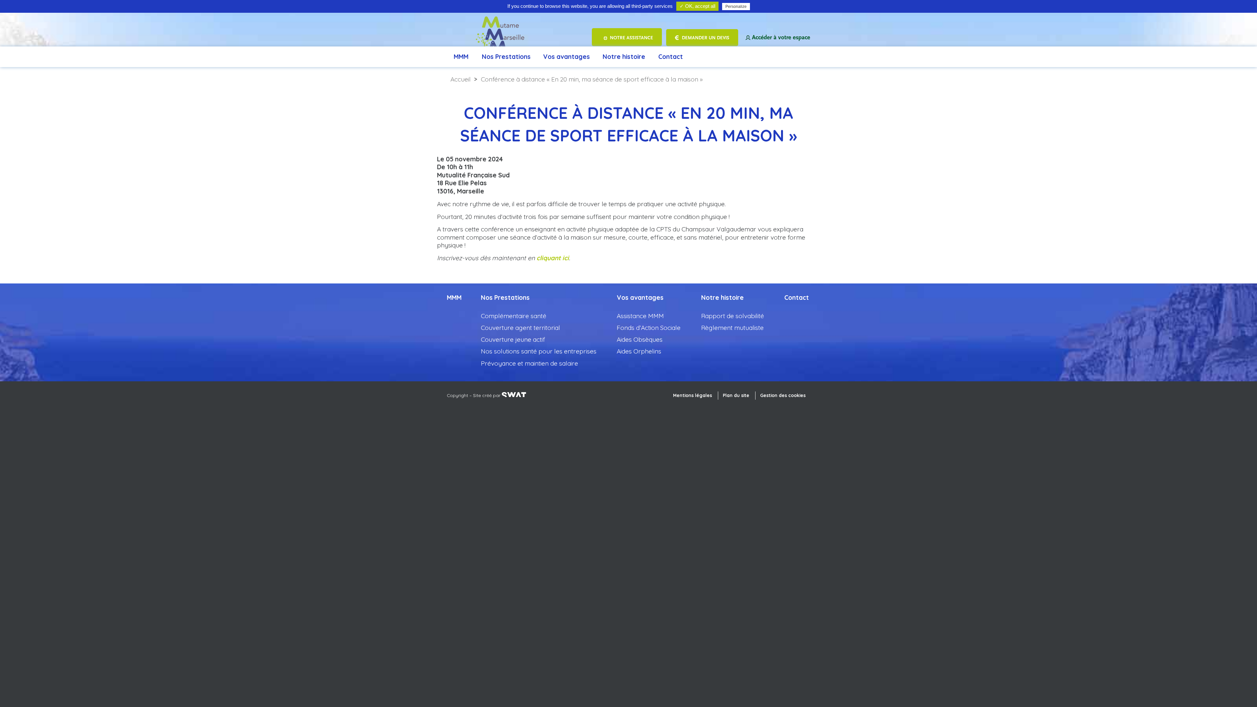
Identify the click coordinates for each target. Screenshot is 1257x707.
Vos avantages (566, 57)
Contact (670, 57)
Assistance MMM (640, 316)
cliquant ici (553, 258)
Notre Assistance (631, 38)
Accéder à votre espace (781, 37)
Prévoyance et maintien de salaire (529, 363)
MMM (461, 57)
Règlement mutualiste (732, 328)
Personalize (736, 6)
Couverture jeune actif (513, 339)
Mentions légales (692, 395)
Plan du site (736, 395)
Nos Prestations (506, 57)
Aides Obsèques (640, 339)
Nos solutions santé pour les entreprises (538, 351)
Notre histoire (624, 57)
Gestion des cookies (783, 395)
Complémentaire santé (513, 316)
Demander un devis (705, 38)
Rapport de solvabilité (732, 316)
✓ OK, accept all (697, 6)
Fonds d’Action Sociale (649, 328)
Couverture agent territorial (520, 328)
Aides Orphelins (639, 351)
